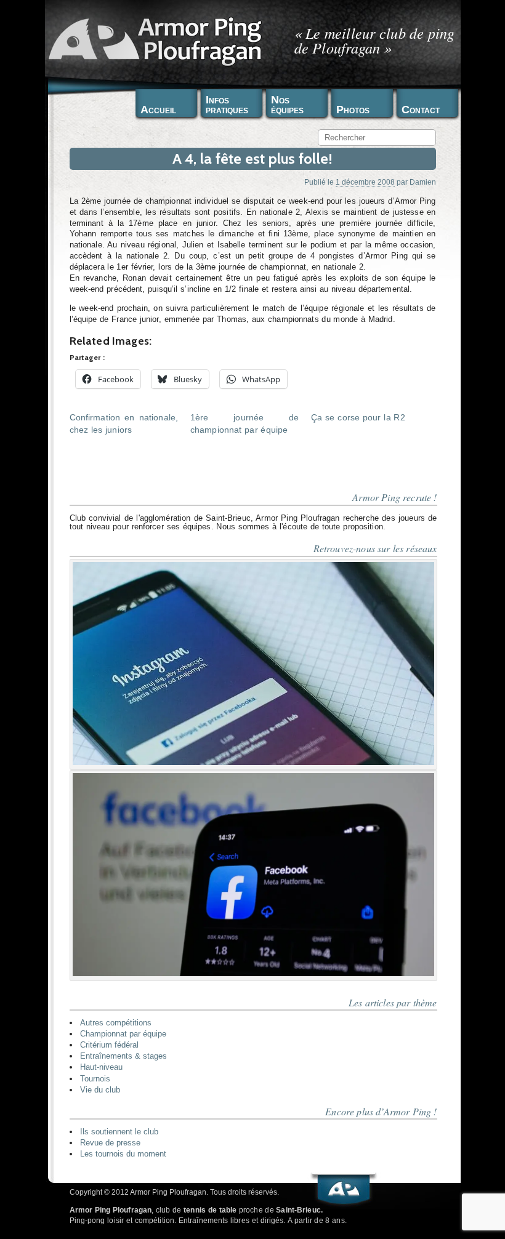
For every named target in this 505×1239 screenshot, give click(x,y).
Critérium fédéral (109, 1044)
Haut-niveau (101, 1067)
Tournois (95, 1078)
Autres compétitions (116, 1022)
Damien (423, 182)
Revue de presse (110, 1142)
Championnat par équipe (123, 1033)
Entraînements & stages (123, 1056)
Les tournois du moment (123, 1153)
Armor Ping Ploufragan (153, 40)
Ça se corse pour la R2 (358, 417)
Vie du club (100, 1089)
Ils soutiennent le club (119, 1131)
